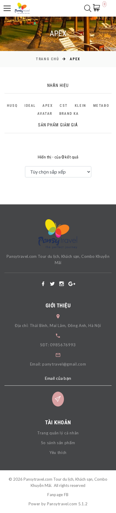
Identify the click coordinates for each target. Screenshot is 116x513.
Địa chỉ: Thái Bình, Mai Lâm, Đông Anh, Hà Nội (58, 325)
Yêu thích (58, 452)
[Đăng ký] (58, 399)
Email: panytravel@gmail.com (58, 364)
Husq (12, 105)
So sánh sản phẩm (58, 442)
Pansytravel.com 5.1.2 (67, 503)
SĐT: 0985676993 (58, 344)
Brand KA (69, 113)
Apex (48, 105)
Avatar (44, 113)
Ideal (30, 105)
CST (63, 105)
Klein (80, 105)
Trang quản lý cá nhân (58, 433)
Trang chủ (47, 59)
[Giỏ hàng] (98, 7)
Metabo (101, 105)
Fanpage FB (57, 494)
